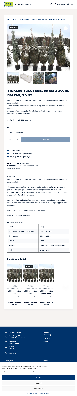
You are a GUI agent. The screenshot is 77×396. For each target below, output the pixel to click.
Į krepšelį (45, 139)
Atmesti (39, 383)
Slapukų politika (32, 393)
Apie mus (46, 338)
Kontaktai (46, 341)
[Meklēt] (52, 4)
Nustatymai (38, 388)
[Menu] (72, 4)
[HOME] (8, 19)
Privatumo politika (43, 393)
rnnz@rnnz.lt (13, 348)
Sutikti (38, 377)
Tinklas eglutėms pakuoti (27, 166)
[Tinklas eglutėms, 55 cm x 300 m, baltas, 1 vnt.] (30, 273)
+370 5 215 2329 (14, 343)
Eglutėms (16, 168)
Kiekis (9, 128)
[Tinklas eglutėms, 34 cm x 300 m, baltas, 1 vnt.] (14, 273)
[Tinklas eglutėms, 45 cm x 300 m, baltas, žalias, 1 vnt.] (46, 273)
